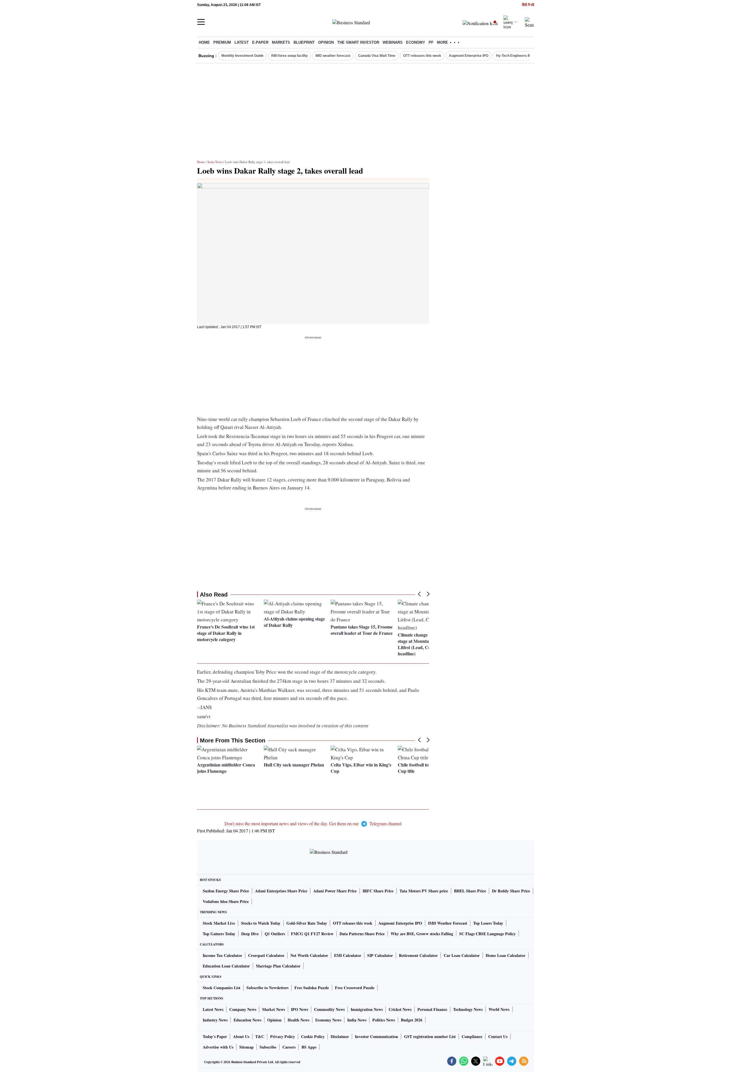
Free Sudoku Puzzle (311, 988)
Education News (247, 1020)
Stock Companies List (221, 988)
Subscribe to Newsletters (267, 988)
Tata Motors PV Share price (423, 891)
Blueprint (304, 42)
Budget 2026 (411, 1020)
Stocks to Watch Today (260, 923)
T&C (259, 1036)
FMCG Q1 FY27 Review (312, 934)
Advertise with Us (218, 1047)
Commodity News (329, 1009)
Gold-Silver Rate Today (306, 923)
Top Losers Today (488, 923)
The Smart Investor (358, 42)
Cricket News (400, 1009)
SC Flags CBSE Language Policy (487, 934)
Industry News (215, 1020)
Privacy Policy (282, 1036)
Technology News (468, 1009)
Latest (241, 42)
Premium (222, 42)
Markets (281, 42)
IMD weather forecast (333, 56)
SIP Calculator (380, 955)
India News (215, 162)
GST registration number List (430, 1036)
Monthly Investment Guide (242, 56)
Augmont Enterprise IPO (468, 56)
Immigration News (367, 1009)
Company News (242, 1009)
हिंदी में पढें (528, 5)
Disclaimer (340, 1036)
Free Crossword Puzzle (354, 988)
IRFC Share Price (378, 891)
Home (204, 42)
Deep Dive (250, 934)
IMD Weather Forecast (447, 923)
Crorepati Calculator (266, 955)
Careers (289, 1047)
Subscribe (268, 1047)
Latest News (213, 1009)
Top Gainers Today (219, 934)
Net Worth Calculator (309, 955)
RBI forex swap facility (289, 56)
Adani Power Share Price (335, 891)
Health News (298, 1020)
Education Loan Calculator (226, 966)
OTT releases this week (422, 56)
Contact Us (497, 1036)
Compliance (472, 1036)
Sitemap (246, 1047)
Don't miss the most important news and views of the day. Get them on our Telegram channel (312, 823)
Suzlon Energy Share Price (226, 891)
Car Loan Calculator (462, 955)
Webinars (393, 42)
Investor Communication (376, 1036)
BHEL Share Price (470, 891)
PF (431, 42)
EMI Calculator (347, 955)
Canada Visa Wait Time (376, 56)
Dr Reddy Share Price (511, 891)
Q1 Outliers (275, 934)
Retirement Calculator (418, 955)
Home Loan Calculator (505, 955)
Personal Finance (432, 1009)
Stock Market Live (219, 923)
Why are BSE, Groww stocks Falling (422, 934)
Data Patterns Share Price (362, 934)
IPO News (299, 1009)
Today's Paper (215, 1036)
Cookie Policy (313, 1036)
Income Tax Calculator (222, 955)
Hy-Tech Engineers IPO (514, 56)
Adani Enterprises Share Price (281, 891)
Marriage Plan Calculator (278, 966)
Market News (273, 1009)
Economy (415, 42)
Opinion (326, 42)
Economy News (328, 1020)
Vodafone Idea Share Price (226, 901)
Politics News (383, 1020)
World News (499, 1009)
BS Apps (309, 1047)
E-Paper (260, 42)
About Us (241, 1036)
